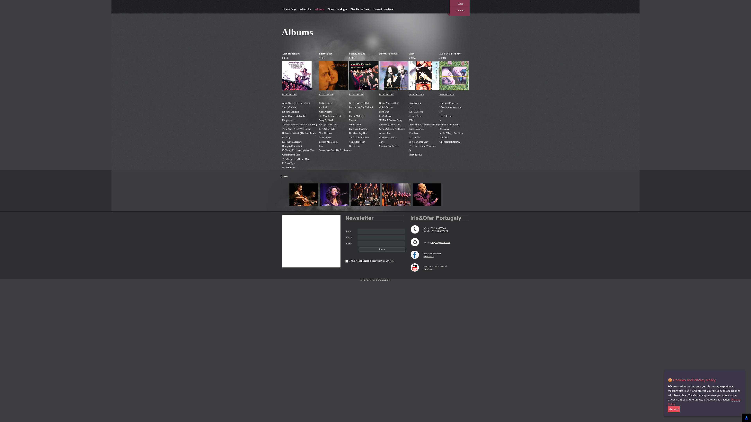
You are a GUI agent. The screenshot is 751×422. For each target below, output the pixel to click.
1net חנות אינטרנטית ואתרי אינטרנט (375, 280)
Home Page (289, 9)
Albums (319, 9)
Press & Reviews (383, 9)
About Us (305, 9)
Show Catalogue (337, 9)
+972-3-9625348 (438, 228)
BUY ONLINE (289, 94)
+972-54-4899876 (439, 231)
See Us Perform (360, 9)
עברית (460, 3)
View (391, 260)
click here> (429, 257)
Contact (460, 10)
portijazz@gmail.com (440, 242)
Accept (673, 409)
